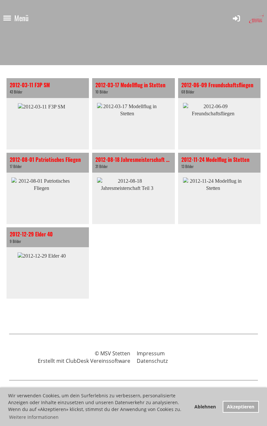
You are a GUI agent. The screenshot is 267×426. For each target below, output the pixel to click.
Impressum (151, 353)
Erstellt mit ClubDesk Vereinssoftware (84, 360)
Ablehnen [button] (205, 407)
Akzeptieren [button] (240, 407)
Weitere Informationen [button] (34, 417)
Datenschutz (152, 360)
